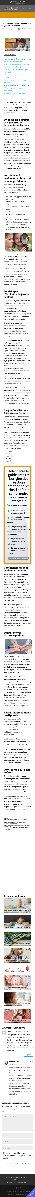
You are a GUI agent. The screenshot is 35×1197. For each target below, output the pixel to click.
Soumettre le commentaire (19, 1163)
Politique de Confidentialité (16, 1182)
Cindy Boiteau (14, 1061)
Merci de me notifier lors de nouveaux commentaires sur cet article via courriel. (17, 1155)
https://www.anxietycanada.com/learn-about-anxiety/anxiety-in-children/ (15, 823)
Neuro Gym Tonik (11, 29)
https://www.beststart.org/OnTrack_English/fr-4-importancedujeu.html (15, 820)
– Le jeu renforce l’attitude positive (16, 85)
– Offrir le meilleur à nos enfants (15, 93)
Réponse (28, 1055)
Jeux (30, 29)
